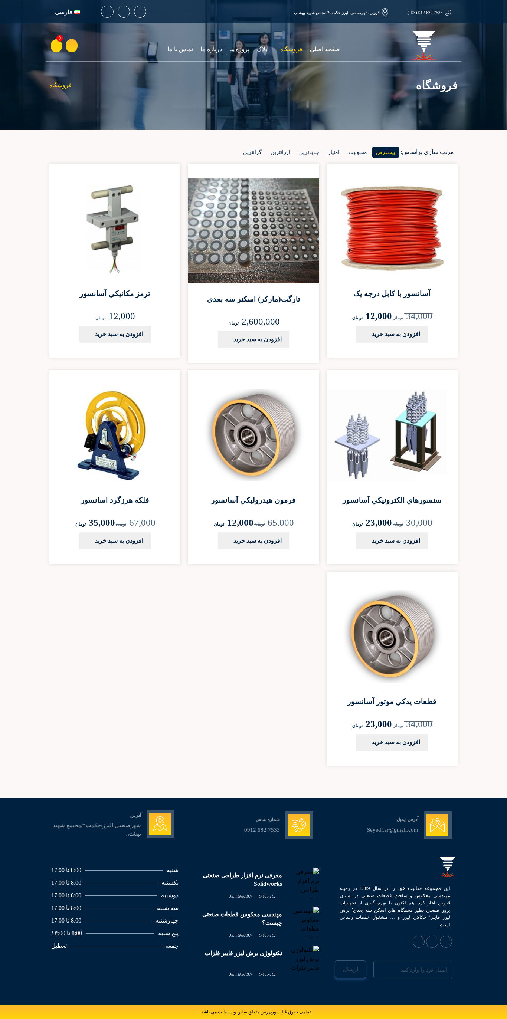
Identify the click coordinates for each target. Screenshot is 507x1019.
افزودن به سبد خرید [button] (396, 334)
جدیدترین (309, 152)
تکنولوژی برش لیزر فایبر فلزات (243, 953)
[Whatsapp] (140, 12)
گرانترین (252, 152)
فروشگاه (291, 49)
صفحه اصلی (325, 49)
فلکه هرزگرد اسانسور (115, 500)
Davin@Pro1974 (241, 896)
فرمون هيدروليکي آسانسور (253, 500)
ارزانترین (280, 152)
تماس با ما (180, 49)
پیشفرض (385, 152)
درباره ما (211, 49)
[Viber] (432, 942)
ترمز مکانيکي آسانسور (115, 293)
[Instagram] (124, 12)
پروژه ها (239, 49)
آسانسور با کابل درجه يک (392, 293)
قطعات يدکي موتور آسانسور (391, 701)
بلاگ (262, 49)
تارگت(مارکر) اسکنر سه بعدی (253, 299)
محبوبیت (358, 152)
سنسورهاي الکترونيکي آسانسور (392, 500)
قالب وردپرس (274, 1012)
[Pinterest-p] (107, 12)
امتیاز (334, 152)
